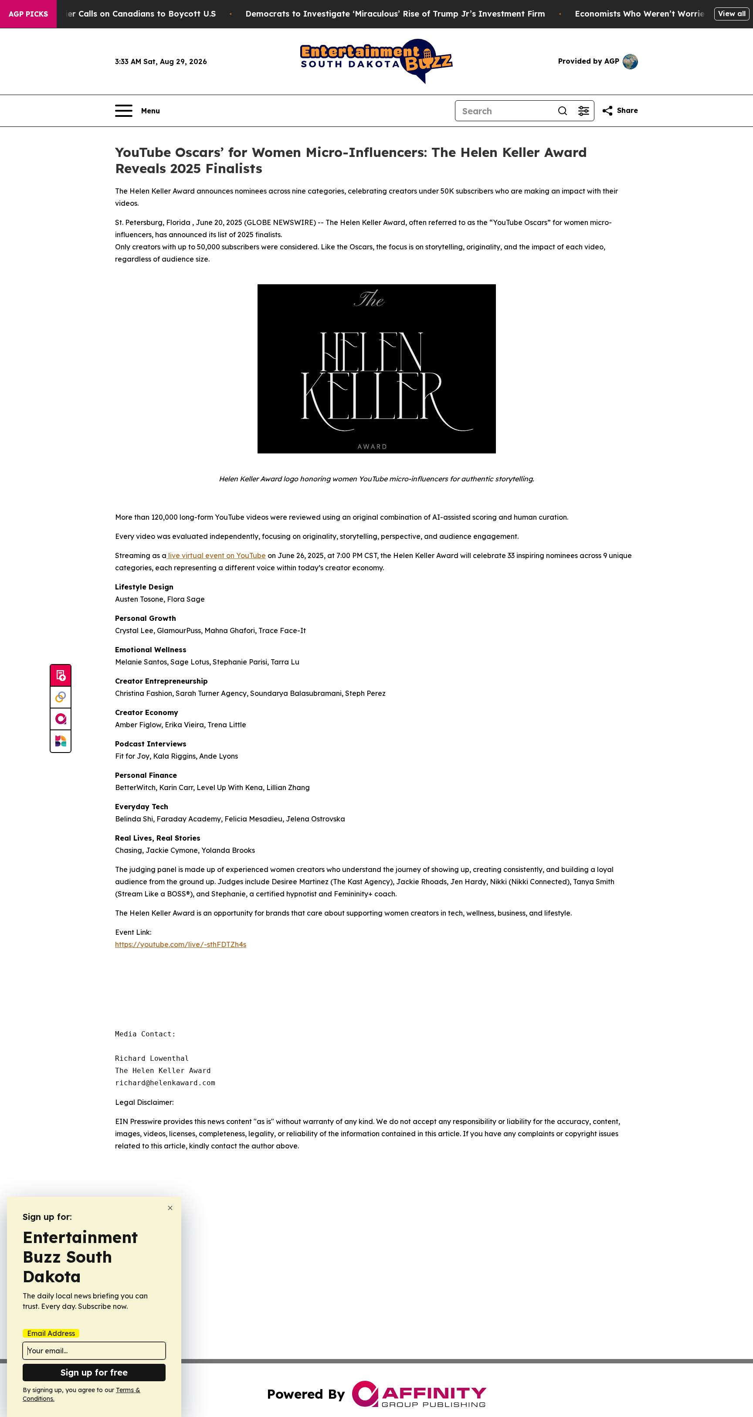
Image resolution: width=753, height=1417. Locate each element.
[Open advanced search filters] (583, 111)
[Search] (562, 111)
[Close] (170, 1208)
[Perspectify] (61, 697)
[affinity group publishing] (61, 719)
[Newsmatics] (61, 741)
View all (732, 13)
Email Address (51, 1333)
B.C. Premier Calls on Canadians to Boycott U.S (121, 14)
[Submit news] (61, 676)
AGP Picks (28, 14)
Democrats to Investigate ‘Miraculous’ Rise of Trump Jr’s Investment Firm (395, 14)
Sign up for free (94, 1372)
